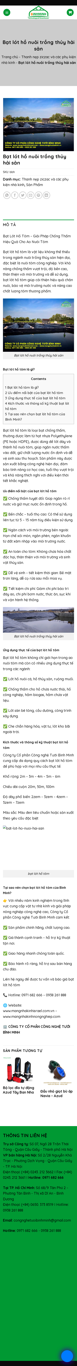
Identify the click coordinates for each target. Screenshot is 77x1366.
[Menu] (6, 12)
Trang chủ (9, 57)
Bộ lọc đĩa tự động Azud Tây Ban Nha (18, 1090)
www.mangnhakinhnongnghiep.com (31, 1016)
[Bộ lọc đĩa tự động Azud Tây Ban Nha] (20, 1070)
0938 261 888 (51, 1230)
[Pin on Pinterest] (38, 195)
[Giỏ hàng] (70, 12)
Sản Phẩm (34, 184)
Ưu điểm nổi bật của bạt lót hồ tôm (34, 393)
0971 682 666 (27, 1230)
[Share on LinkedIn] (46, 195)
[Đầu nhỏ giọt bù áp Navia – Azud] (57, 1071)
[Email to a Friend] (30, 195)
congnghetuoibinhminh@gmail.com (42, 1220)
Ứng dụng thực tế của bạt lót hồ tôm (35, 398)
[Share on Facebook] (15, 195)
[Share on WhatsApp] (7, 195)
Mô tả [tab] (9, 224)
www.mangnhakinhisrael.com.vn (28, 1011)
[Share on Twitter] (22, 195)
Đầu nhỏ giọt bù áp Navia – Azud (56, 1093)
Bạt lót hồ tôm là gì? (22, 387)
